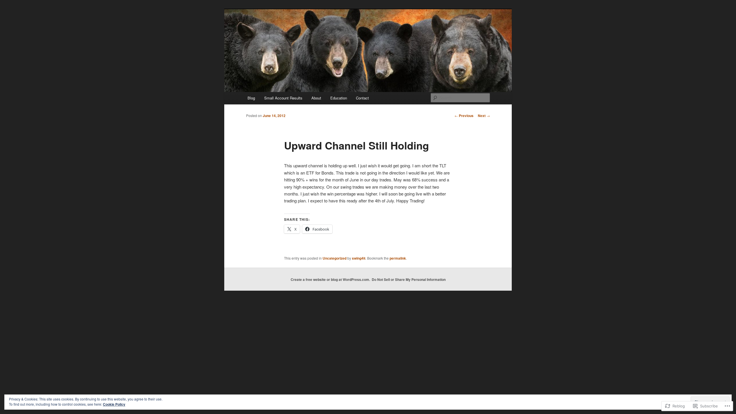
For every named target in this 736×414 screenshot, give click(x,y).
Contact (362, 98)
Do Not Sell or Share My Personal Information (409, 279)
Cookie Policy (114, 404)
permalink (398, 258)
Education (338, 98)
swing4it (358, 258)
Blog (251, 98)
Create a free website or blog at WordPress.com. (330, 279)
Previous (464, 115)
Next (484, 115)
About (316, 98)
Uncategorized (334, 258)
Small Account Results (283, 98)
